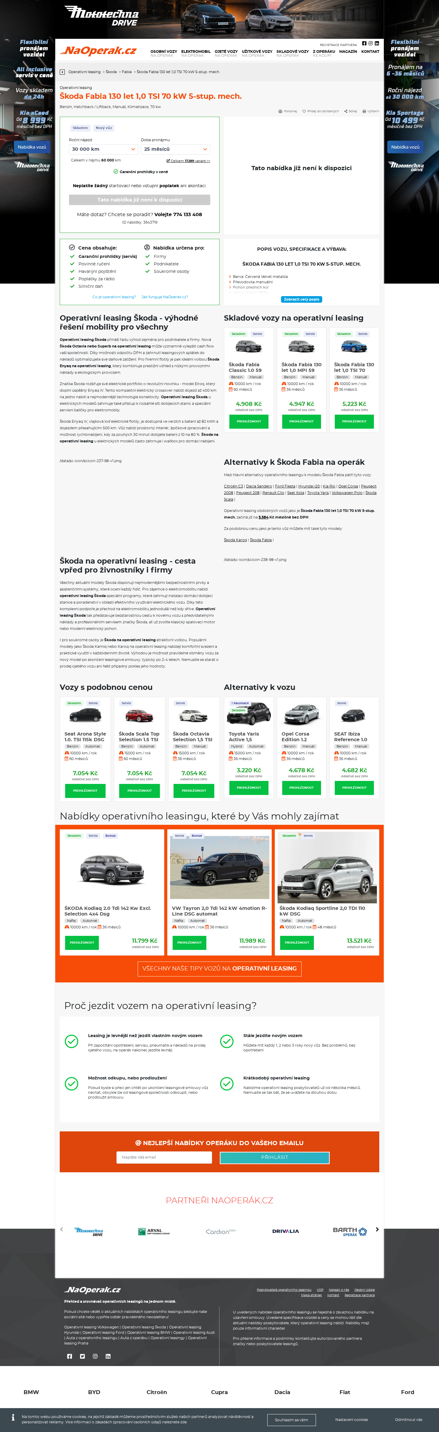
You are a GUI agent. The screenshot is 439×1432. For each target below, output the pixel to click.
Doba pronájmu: (156, 140)
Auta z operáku (134, 1338)
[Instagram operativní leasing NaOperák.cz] (371, 43)
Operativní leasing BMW (148, 1332)
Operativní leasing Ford (103, 1332)
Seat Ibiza (295, 493)
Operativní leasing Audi (194, 1332)
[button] (377, 1231)
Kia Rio (329, 486)
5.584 (263, 517)
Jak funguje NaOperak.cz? (165, 297)
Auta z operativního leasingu (91, 1338)
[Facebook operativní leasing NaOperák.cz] (364, 43)
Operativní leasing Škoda (144, 1327)
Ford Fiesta (285, 486)
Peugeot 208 (248, 493)
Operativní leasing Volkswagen (91, 1327)
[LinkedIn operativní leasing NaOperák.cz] (377, 43)
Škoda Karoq (235, 540)
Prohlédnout (249, 421)
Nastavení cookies (351, 1420)
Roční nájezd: (81, 140)
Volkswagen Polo (347, 493)
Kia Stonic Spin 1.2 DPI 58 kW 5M (83, 740)
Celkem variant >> (190, 161)
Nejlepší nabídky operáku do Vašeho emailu (222, 1143)
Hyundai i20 (309, 486)
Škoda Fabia (261, 540)
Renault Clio (273, 493)
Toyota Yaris (318, 493)
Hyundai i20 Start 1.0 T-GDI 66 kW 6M (351, 740)
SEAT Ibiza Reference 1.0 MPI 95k (298, 740)
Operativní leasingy (168, 1338)
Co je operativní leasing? (114, 297)
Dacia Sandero (259, 486)
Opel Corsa (348, 486)
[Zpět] (64, 72)
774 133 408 (187, 214)
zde (183, 1422)
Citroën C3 (233, 486)
